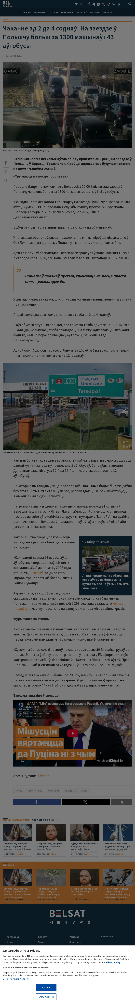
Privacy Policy (113, 962)
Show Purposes (46, 996)
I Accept (46, 987)
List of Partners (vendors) (16, 978)
